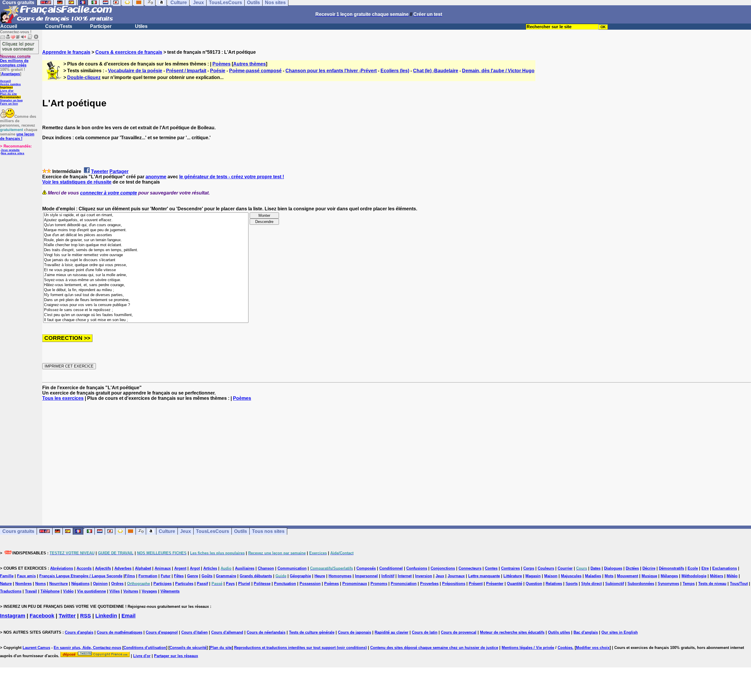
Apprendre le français (66, 52)
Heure (319, 576)
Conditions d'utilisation (145, 647)
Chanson (266, 568)
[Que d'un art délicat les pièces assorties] (145, 235)
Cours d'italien (194, 632)
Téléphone (50, 591)
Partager (118, 171)
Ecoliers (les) (394, 70)
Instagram (12, 616)
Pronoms (379, 583)
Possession (310, 583)
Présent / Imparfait (186, 70)
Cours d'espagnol (162, 632)
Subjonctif (614, 583)
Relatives (554, 583)
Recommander (10, 97)
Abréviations (61, 568)
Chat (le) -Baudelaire (435, 70)
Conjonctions (443, 568)
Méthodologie (693, 576)
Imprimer (6, 87)
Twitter (67, 616)
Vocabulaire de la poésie (135, 70)
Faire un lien (9, 103)
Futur (165, 576)
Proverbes (429, 583)
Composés (366, 568)
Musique (649, 576)
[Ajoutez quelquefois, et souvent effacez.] (145, 220)
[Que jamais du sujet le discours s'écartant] (145, 260)
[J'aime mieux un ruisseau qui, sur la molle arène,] (145, 275)
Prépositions (453, 583)
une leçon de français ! (17, 136)
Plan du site (8, 93)
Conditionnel (391, 568)
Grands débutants (256, 576)
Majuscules (571, 576)
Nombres (23, 583)
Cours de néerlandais (266, 632)
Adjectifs (103, 568)
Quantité (514, 583)
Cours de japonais (354, 632)
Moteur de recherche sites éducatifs (512, 632)
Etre (705, 568)
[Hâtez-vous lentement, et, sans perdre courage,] (145, 285)
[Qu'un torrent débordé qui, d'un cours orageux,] (145, 225)
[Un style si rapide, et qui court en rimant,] (145, 215)
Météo (732, 576)
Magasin (533, 576)
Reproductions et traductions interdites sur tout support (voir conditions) (300, 647)
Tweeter (99, 171)
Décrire (648, 568)
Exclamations (724, 568)
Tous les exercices (63, 398)
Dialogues (613, 568)
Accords (84, 568)
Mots (609, 576)
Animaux (163, 568)
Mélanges (669, 576)
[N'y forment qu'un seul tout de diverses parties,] (145, 295)
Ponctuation (285, 583)
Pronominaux (354, 583)
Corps (528, 568)
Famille (6, 576)
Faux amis (26, 576)
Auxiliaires (244, 568)
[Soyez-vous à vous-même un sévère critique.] (145, 280)
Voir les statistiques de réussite (76, 181)
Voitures (130, 591)
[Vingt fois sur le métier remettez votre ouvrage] (145, 255)
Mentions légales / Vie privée (528, 647)
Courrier (565, 568)
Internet (405, 576)
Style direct (591, 583)
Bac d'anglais (586, 632)
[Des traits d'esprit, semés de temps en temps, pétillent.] (145, 250)
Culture (167, 531)
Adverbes (122, 568)
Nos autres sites (12, 153)
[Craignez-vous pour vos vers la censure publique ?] (145, 305)
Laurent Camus (36, 647)
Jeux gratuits (10, 150)
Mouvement (627, 576)
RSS (85, 616)
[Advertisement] (397, 458)
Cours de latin (424, 632)
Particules (184, 583)
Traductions (10, 591)
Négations (80, 583)
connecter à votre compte (108, 192)
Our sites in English (619, 632)
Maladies (593, 576)
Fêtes (179, 576)
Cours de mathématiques (119, 632)
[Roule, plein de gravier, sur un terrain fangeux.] (145, 240)
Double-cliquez (84, 77)
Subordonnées (640, 583)
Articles (210, 568)
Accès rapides (10, 84)
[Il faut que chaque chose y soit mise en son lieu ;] (145, 320)
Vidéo (68, 591)
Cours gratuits (18, 531)
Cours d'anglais (79, 632)
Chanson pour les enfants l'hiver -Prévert (331, 70)
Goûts (207, 576)
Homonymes (340, 576)
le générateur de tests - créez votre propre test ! (231, 176)
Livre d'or (6, 90)
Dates (596, 568)
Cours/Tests (58, 26)
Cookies (565, 647)
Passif (202, 583)
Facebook (42, 616)
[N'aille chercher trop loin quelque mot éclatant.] (145, 245)
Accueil (8, 26)
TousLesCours (212, 531)
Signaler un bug (11, 100)
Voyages (149, 591)
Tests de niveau (712, 583)
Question (534, 583)
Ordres (117, 583)
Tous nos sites (268, 531)
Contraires (510, 568)
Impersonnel (366, 576)
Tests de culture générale (311, 632)
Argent (180, 568)
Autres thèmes (249, 63)
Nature (6, 583)
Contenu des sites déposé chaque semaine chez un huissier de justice (434, 647)
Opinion (100, 583)
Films (130, 576)
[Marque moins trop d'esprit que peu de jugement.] (145, 230)
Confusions (416, 568)
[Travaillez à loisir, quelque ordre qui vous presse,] (145, 265)
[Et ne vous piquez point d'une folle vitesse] (145, 270)
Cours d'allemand (227, 632)
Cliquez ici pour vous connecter (18, 46)
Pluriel (244, 583)
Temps (689, 583)
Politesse (262, 583)
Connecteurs (470, 568)
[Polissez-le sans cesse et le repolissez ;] (145, 310)
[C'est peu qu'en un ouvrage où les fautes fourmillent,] (145, 315)
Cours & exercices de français (128, 52)
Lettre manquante (484, 576)
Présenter (494, 583)
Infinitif (387, 576)
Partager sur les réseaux (176, 656)
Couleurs (546, 568)
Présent (476, 583)
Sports (572, 583)
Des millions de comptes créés (15, 60)
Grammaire (226, 576)
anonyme (156, 176)
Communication (292, 568)
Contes (491, 568)
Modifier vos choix (593, 647)
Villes (114, 591)
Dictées (632, 568)
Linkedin (106, 616)
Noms (40, 583)
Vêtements (170, 591)
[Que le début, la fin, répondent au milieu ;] (145, 290)
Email (128, 616)
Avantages (10, 74)
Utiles (141, 26)
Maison (550, 576)
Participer (100, 26)
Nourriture (58, 583)
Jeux (185, 531)
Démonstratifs (671, 568)
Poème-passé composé (255, 70)
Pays (230, 583)
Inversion (423, 576)
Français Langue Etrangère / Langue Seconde (80, 576)
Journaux (456, 576)
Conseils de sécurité (188, 647)
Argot (195, 568)
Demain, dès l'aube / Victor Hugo (498, 70)
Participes (162, 583)
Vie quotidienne (91, 591)
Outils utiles (559, 632)
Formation (147, 576)
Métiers (716, 576)
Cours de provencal (458, 632)
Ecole (693, 568)
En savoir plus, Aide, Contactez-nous (87, 647)
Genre (192, 576)
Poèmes (221, 63)
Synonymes (668, 583)
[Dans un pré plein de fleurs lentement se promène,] (145, 300)
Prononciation (404, 583)
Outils (240, 531)
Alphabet (143, 568)
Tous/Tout (739, 583)
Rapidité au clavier (391, 632)
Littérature (512, 576)
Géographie (300, 576)
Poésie (217, 70)
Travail (31, 591)
